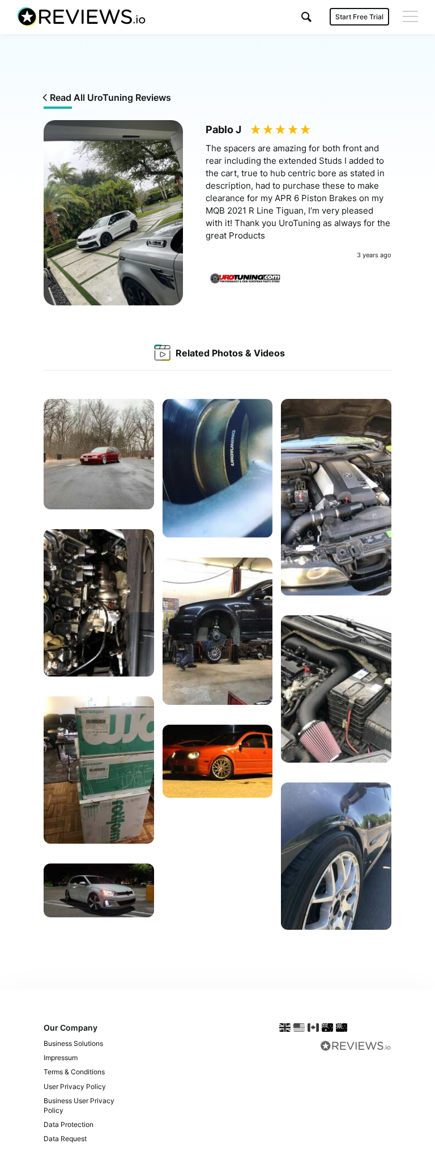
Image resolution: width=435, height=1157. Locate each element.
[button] (306, 17)
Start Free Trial (359, 16)
